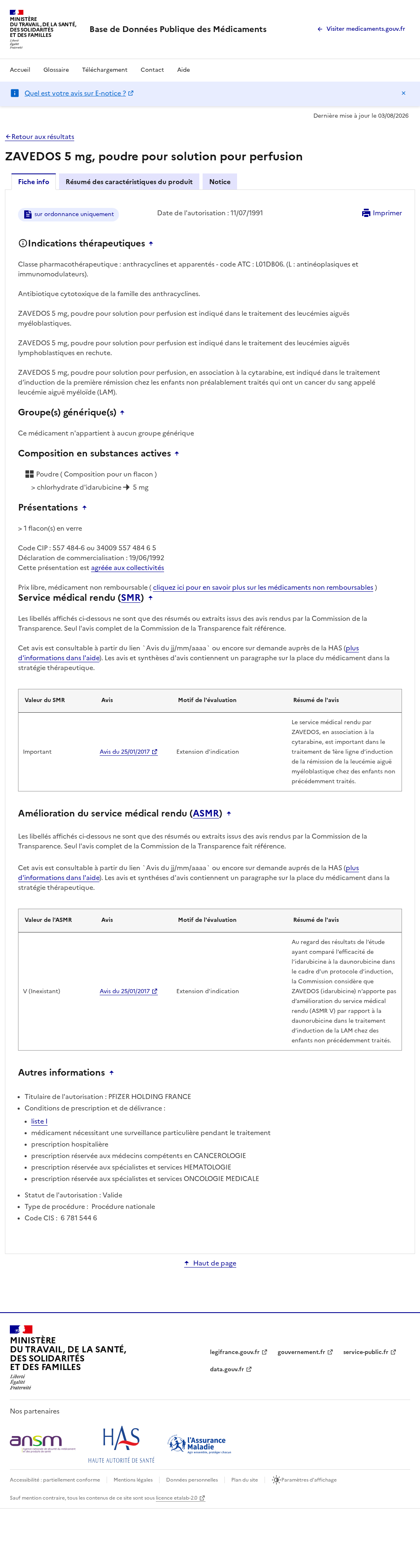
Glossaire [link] (56, 70)
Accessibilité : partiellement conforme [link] (55, 1480)
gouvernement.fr (301, 1352)
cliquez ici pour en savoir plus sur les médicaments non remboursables (263, 587)
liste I (39, 1121)
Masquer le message (403, 93)
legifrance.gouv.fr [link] (235, 1352)
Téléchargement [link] (105, 70)
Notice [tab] (220, 182)
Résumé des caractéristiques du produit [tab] (129, 182)
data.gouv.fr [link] (227, 1369)
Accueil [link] (20, 70)
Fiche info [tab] (33, 182)
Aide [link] (183, 70)
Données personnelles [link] (192, 1480)
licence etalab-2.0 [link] (176, 1498)
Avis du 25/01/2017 (125, 752)
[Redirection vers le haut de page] (153, 244)
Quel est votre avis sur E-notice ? (75, 93)
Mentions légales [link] (133, 1480)
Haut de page (214, 1263)
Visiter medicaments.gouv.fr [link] (365, 29)
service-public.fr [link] (365, 1352)
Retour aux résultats (42, 136)
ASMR (206, 813)
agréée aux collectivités (127, 567)
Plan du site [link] (244, 1480)
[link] (178, 29)
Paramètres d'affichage (309, 1480)
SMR (131, 598)
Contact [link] (152, 70)
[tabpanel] (210, 721)
